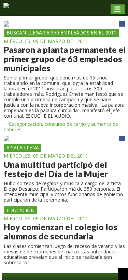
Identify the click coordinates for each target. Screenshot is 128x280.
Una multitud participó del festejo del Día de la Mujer (56, 169)
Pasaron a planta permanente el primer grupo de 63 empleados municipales (65, 59)
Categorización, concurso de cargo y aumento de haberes (61, 126)
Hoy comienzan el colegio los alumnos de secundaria (60, 231)
